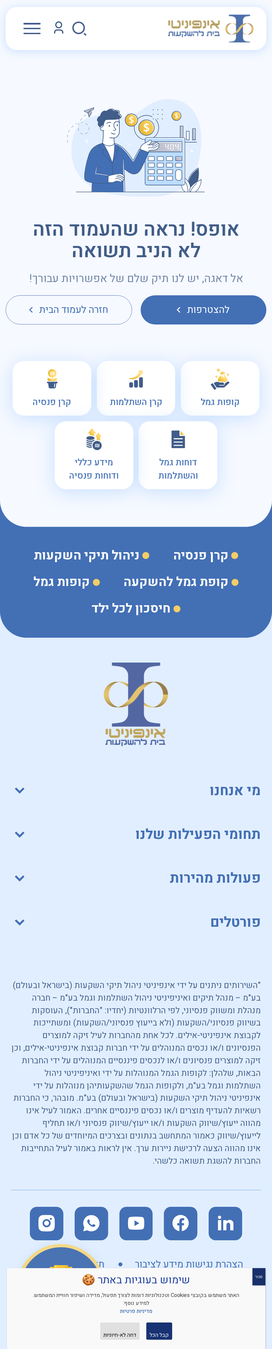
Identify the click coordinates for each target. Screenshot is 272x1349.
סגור (259, 1277)
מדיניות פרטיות (136, 1311)
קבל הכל (159, 1335)
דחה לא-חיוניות (119, 1335)
